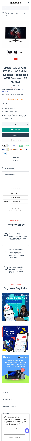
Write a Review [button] (16, 194)
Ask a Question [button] (16, 197)
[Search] (3, 8)
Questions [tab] (15, 201)
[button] (15, 160)
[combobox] (15, 8)
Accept (15, 428)
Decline (15, 433)
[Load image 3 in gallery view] (21, 52)
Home (3, 12)
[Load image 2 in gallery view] (15, 52)
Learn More (5, 91)
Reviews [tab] (6, 201)
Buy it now (15, 135)
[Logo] (15, 2)
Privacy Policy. (15, 424)
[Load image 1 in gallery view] (9, 52)
